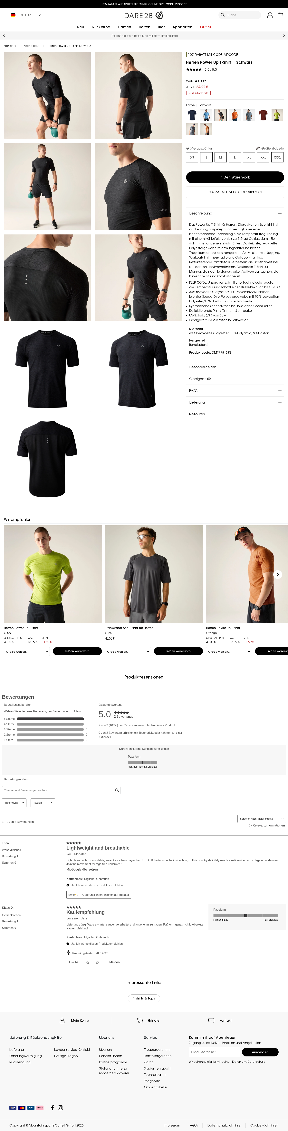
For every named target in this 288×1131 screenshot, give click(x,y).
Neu (80, 27)
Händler (154, 1020)
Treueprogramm (156, 1050)
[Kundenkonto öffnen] (270, 15)
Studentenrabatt (157, 1068)
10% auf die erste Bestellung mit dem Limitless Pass (144, 35)
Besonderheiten (202, 367)
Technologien (155, 1075)
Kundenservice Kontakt (72, 1050)
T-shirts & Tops (144, 998)
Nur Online (101, 27)
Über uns (105, 1050)
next (284, 35)
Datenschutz (256, 1061)
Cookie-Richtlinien (264, 1125)
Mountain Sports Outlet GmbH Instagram (60, 1108)
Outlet (205, 27)
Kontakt (226, 1020)
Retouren (197, 414)
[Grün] (277, 114)
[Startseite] (144, 14)
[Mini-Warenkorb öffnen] (280, 15)
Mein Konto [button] (80, 1020)
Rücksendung (20, 1062)
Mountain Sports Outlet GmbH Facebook (52, 1108)
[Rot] (263, 114)
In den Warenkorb (235, 177)
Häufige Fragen (66, 1056)
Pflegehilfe (152, 1081)
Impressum (172, 1125)
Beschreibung (200, 213)
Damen (124, 27)
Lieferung (197, 402)
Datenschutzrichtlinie (224, 1125)
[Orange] (206, 129)
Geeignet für (200, 379)
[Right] (277, 575)
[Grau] (249, 114)
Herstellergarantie (158, 1056)
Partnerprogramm (113, 1062)
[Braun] (235, 114)
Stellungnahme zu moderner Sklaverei (114, 1070)
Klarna (149, 1062)
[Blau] (192, 114)
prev (4, 35)
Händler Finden (110, 1056)
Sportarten (182, 27)
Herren (144, 27)
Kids (161, 27)
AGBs (194, 1125)
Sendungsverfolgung (25, 1056)
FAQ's (193, 390)
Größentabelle (155, 1087)
